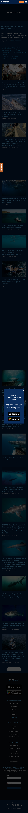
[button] (23, 390)
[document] (14, 406)
